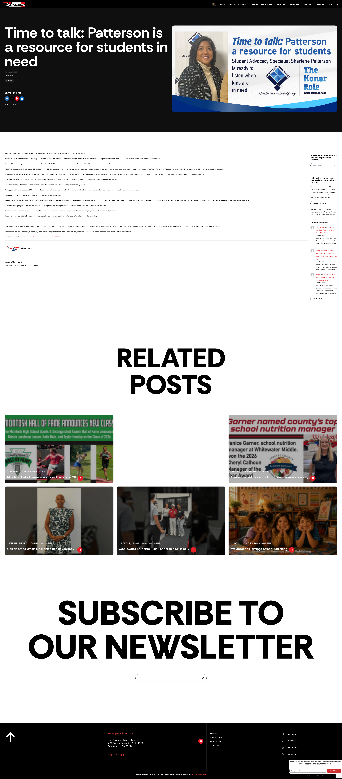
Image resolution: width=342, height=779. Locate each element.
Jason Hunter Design (199, 775)
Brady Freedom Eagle (324, 251)
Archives (307, 4)
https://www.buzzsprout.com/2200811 (45, 237)
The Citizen (9, 75)
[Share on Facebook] (7, 98)
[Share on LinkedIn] (22, 98)
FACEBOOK (292, 734)
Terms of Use (215, 746)
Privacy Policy (215, 742)
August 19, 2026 (38, 471)
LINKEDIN (291, 741)
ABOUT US (213, 733)
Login (331, 4)
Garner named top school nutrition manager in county (269, 477)
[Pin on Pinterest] (17, 98)
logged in (19, 265)
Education (9, 80)
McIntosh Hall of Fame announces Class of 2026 (41, 477)
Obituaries (281, 4)
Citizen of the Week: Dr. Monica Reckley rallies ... (41, 549)
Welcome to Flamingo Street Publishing (259, 549)
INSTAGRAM (292, 748)
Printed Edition (216, 737)
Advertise (320, 4)
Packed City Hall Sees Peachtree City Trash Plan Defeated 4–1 (326, 230)
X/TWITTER (292, 754)
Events (255, 4)
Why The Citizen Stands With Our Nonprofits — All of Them (326, 256)
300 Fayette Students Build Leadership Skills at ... (154, 549)
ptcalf (318, 274)
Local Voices (266, 4)
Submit (334, 165)
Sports (232, 4)
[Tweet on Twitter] (12, 98)
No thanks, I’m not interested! (315, 776)
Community (242, 4)
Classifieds (294, 4)
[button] (225, 4)
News (222, 4)
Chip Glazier (320, 227)
